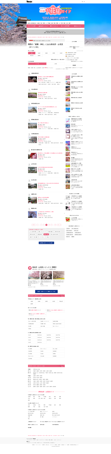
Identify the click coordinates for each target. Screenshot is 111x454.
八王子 (37, 372)
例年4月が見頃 (32, 234)
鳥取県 (44, 383)
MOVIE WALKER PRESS (46, 442)
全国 (29, 404)
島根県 (47, 383)
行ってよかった (55, 26)
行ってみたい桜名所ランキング (46, 421)
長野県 (37, 375)
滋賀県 (39, 55)
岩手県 (41, 371)
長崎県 (41, 386)
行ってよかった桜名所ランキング (58, 421)
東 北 (29, 371)
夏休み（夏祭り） (51, 439)
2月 (30, 335)
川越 (52, 372)
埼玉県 (50, 372)
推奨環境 (43, 444)
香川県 (34, 384)
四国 (64, 23)
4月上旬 (40, 339)
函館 (39, 369)
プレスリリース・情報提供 (53, 444)
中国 (62, 23)
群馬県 (55, 372)
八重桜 (30, 348)
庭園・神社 (44, 323)
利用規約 (33, 444)
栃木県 (58, 372)
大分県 (47, 386)
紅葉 (55, 439)
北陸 (52, 23)
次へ (58, 224)
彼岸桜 (30, 351)
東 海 (29, 379)
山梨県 (34, 375)
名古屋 (37, 379)
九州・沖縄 (68, 23)
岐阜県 (40, 379)
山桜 (42, 353)
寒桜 (55, 353)
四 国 (29, 384)
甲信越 (49, 23)
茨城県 (34, 374)
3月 (30, 337)
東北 (41, 23)
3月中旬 (49, 337)
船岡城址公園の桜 (78, 234)
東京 (46, 23)
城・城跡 (35, 237)
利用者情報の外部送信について (74, 444)
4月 (30, 339)
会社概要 (68, 444)
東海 (54, 23)
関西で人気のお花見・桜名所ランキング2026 (41, 40)
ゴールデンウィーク (42, 439)
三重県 (43, 379)
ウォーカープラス (29, 439)
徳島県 (41, 384)
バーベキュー (42, 237)
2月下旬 (58, 335)
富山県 (37, 377)
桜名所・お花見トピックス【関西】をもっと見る (46, 291)
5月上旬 (40, 342)
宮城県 (34, 371)
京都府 (46, 53)
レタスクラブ (29, 442)
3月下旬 (58, 337)
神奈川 (50, 398)
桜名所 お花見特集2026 (32, 23)
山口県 (41, 383)
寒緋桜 (55, 351)
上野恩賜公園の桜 (69, 232)
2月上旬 (40, 335)
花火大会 (46, 439)
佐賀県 (37, 386)
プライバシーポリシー (38, 444)
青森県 (37, 371)
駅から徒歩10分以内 (54, 234)
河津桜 (30, 358)
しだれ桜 (55, 348)
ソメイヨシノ (44, 348)
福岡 (29, 400)
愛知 (60, 398)
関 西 (29, 381)
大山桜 (43, 356)
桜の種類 (29, 427)
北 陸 (29, 377)
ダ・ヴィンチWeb (34, 442)
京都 (59, 23)
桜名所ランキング (44, 26)
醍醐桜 (73, 236)
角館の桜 (68, 236)
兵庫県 (53, 53)
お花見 (37, 439)
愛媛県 (37, 384)
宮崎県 (50, 386)
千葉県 (46, 372)
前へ (34, 224)
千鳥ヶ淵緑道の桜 (75, 228)
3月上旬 (40, 337)
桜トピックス (78, 26)
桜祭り (53, 411)
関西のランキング (35, 310)
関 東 (29, 372)
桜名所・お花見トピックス (33, 424)
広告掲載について (63, 444)
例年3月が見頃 (57, 231)
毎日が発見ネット (52, 442)
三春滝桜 (68, 228)
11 (51, 224)
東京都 (34, 372)
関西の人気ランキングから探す (46, 242)
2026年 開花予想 (55, 424)
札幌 (37, 369)
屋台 (48, 237)
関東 (44, 23)
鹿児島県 (54, 386)
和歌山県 (31, 55)
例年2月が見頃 (30, 413)
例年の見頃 (42, 424)
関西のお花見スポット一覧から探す (57, 59)
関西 (57, 23)
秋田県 (44, 371)
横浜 (43, 372)
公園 (30, 237)
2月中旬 (49, 335)
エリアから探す (32, 26)
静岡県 (47, 379)
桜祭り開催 (50, 231)
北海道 (38, 23)
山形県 (47, 371)
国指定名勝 (40, 234)
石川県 (34, 377)
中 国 (29, 383)
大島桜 (30, 353)
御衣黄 (55, 356)
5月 (30, 342)
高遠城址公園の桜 (69, 234)
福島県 (50, 371)
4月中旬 (49, 339)
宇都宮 (61, 372)
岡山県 (37, 383)
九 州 (29, 386)
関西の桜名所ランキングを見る (76, 61)
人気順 (55, 63)
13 (55, 224)
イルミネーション (59, 439)
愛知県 (34, 379)
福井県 (41, 377)
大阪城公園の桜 (78, 232)
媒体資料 (59, 444)
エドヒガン (31, 356)
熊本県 (44, 386)
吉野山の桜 (76, 230)
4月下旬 (58, 339)
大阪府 (39, 53)
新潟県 (41, 375)
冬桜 (42, 351)
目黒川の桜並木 (69, 230)
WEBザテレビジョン (39, 442)
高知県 (44, 384)
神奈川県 (40, 372)
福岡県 (34, 386)
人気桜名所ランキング (32, 421)
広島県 (34, 383)
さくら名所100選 (65, 26)
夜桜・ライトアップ (42, 231)
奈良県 (61, 53)
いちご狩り (34, 439)
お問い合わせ (47, 444)
